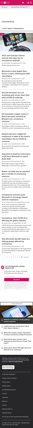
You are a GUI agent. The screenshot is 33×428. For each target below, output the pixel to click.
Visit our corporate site (16, 361)
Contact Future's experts (9, 378)
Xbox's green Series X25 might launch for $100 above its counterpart (17, 348)
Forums (4, 405)
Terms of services (21, 282)
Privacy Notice (23, 284)
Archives (26, 257)
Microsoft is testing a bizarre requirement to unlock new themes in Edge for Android (18, 333)
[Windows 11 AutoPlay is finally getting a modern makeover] (16, 314)
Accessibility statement (9, 390)
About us (4, 401)
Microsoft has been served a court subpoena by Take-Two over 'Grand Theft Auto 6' (17, 341)
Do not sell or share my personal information (15, 416)
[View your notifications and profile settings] (23, 2)
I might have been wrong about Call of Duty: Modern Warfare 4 (16, 327)
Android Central (7, 413)
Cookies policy (6, 386)
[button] (31, 3)
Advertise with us (7, 409)
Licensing (5, 397)
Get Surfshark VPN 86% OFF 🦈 (20, 7)
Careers (4, 393)
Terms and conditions (8, 374)
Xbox (2, 34)
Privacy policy (6, 382)
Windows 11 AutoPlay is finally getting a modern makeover (17, 320)
